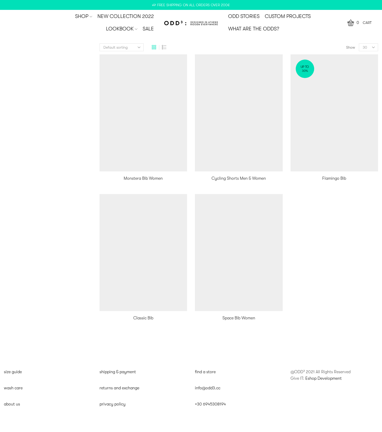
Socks (297, 158)
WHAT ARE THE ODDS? (253, 29)
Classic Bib (143, 318)
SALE (148, 29)
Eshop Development (323, 378)
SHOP (81, 16)
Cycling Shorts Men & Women (239, 178)
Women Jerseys (305, 90)
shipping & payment (118, 372)
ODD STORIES (244, 16)
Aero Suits (300, 99)
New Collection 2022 (125, 16)
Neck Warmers (304, 150)
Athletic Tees (303, 183)
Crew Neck (302, 191)
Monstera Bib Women (143, 178)
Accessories (301, 125)
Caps (297, 134)
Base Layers (301, 107)
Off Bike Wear (303, 174)
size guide (13, 372)
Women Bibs (302, 81)
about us (12, 404)
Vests (295, 116)
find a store (205, 372)
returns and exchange (119, 388)
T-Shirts (299, 207)
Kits (294, 55)
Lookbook (120, 29)
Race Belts (301, 142)
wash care (13, 388)
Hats (296, 199)
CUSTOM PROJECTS (288, 16)
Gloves (298, 166)
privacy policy (113, 404)
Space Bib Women (238, 318)
